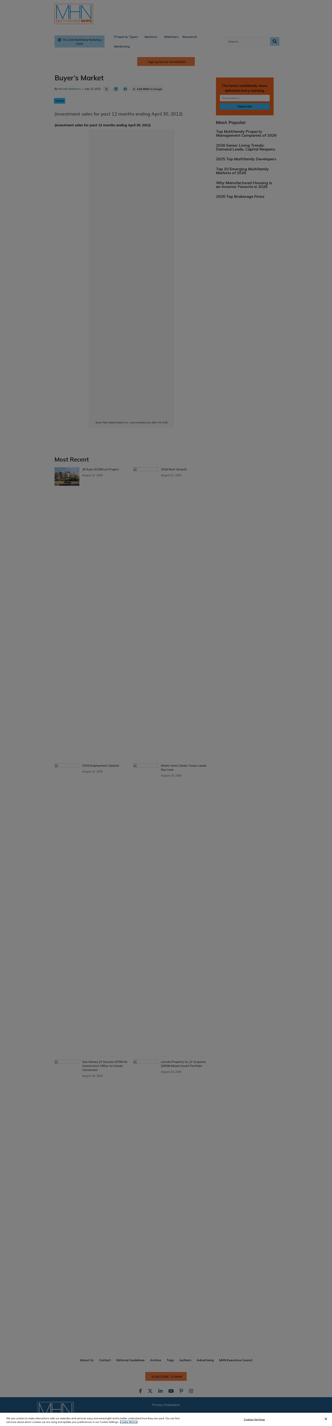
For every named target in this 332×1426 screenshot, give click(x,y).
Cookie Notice (129, 1422)
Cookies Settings (254, 1419)
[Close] (326, 1419)
